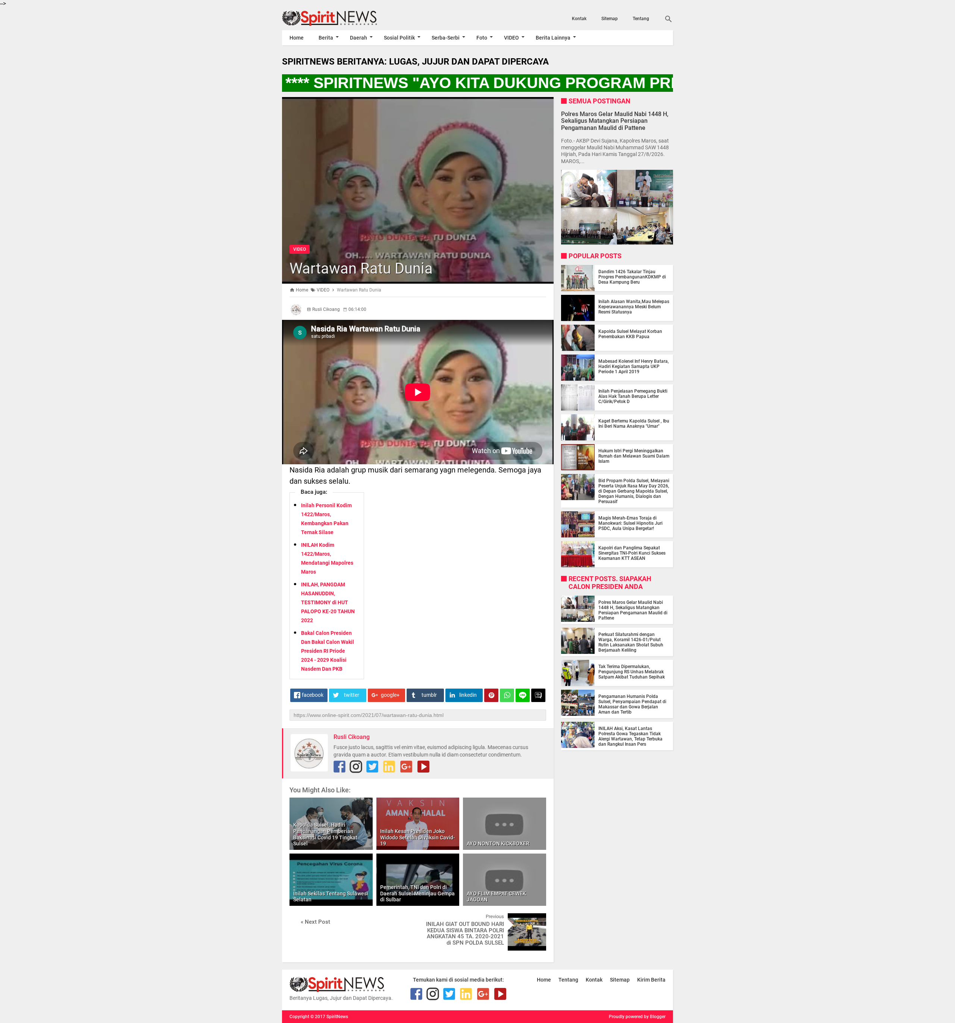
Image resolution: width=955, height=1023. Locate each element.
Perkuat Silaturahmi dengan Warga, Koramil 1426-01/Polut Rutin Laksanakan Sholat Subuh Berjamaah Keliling (630, 642)
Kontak (579, 18)
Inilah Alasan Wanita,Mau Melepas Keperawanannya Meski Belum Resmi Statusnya (633, 307)
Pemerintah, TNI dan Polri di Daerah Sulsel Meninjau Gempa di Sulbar (417, 893)
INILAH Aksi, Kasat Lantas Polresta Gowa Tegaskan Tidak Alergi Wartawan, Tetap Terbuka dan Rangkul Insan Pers (630, 736)
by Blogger (655, 1016)
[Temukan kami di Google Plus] (406, 767)
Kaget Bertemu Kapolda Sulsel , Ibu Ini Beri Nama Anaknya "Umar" (633, 423)
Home (296, 38)
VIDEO (511, 38)
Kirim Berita (651, 980)
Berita (326, 38)
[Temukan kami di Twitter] (372, 766)
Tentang (641, 18)
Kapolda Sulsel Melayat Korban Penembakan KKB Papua (630, 334)
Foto (481, 38)
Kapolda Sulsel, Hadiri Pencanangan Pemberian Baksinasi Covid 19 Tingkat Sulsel (325, 834)
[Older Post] (535, 919)
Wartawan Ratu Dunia (361, 268)
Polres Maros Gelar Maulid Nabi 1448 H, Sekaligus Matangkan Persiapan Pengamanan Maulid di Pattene (614, 120)
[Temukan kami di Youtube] (423, 767)
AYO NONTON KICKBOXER (498, 843)
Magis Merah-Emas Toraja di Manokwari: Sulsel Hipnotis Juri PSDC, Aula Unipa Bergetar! (630, 523)
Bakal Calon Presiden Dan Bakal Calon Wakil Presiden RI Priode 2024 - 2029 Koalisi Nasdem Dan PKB (327, 651)
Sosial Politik (399, 38)
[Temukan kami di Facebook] (339, 766)
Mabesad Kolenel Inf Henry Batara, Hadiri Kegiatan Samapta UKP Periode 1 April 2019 (633, 366)
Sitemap (609, 18)
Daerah (358, 38)
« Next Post (315, 921)
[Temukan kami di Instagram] (355, 766)
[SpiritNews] (340, 18)
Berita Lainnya (553, 38)
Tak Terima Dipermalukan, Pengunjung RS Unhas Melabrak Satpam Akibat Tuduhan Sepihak (631, 672)
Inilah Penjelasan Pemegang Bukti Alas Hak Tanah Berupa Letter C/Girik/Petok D (632, 396)
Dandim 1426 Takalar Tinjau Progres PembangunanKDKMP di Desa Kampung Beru (632, 277)
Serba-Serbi (446, 38)
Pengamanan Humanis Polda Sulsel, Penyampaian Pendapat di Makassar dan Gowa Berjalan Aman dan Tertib (632, 704)
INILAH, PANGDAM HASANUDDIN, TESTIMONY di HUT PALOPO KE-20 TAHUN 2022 (328, 602)
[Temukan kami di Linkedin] (389, 766)
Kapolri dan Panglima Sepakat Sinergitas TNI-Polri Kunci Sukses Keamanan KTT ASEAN (632, 553)
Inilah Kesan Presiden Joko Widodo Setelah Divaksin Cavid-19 (417, 837)
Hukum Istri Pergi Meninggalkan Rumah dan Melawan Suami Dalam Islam (633, 456)
